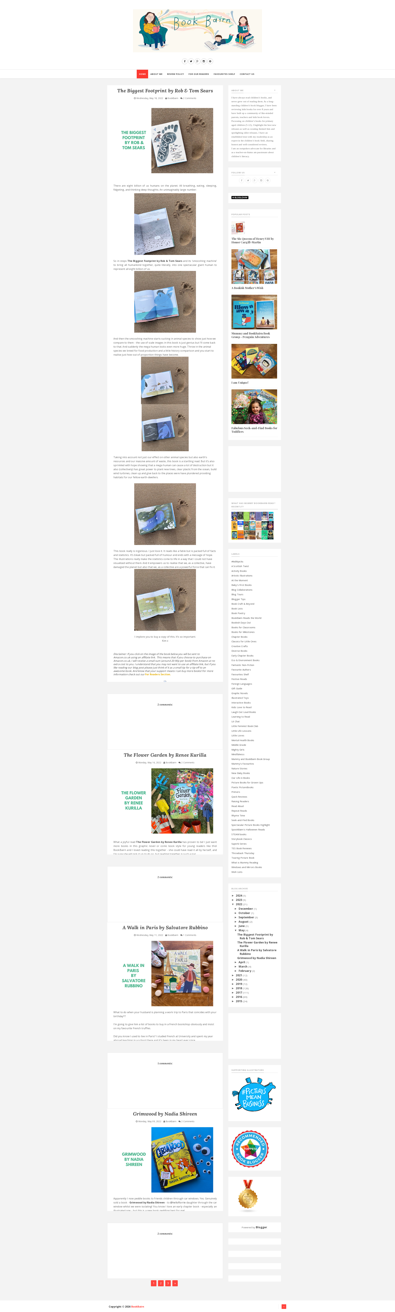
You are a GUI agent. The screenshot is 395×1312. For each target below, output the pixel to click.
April (242, 962)
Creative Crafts (239, 646)
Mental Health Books (242, 740)
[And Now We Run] (265, 525)
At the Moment (239, 580)
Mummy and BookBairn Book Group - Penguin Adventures (250, 335)
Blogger (261, 1227)
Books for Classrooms (243, 627)
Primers (235, 791)
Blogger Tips (238, 599)
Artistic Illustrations (242, 575)
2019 (239, 984)
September (247, 917)
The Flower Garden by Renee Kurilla (159, 842)
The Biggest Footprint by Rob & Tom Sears (154, 261)
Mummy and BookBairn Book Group (250, 759)
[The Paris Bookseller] (271, 534)
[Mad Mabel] (240, 524)
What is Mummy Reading (244, 862)
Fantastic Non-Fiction (242, 664)
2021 (239, 975)
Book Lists (237, 608)
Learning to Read (240, 716)
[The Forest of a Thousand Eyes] (240, 515)
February (245, 971)
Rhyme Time (238, 815)
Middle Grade (238, 744)
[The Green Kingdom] (246, 525)
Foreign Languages (241, 683)
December (246, 908)
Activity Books (239, 570)
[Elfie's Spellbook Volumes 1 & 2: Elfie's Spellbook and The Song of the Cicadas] (252, 515)
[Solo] (259, 525)
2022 (239, 904)
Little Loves (237, 735)
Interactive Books (241, 702)
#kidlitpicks (237, 561)
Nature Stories (239, 768)
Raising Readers (240, 801)
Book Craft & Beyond (242, 603)
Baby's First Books (241, 584)
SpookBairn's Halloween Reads (248, 829)
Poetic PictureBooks (242, 787)
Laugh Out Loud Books (243, 712)
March (243, 966)
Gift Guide (236, 688)
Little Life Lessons (241, 730)
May (242, 930)
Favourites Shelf (240, 674)
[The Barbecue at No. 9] (265, 535)
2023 (239, 900)
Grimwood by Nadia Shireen (147, 1202)
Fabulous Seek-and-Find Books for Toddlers (254, 429)
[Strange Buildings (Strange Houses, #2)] (234, 534)
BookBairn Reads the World (246, 617)
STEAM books (238, 834)
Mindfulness (237, 754)
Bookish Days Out (241, 622)
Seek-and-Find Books (242, 820)
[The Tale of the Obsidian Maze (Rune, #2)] (265, 515)
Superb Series (239, 843)
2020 (239, 979)
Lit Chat (235, 721)
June (242, 926)
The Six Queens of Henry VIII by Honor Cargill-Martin (252, 240)
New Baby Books (240, 773)
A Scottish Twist (240, 566)
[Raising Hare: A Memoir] (259, 534)
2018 (239, 988)
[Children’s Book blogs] (248, 1196)
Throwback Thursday (242, 853)
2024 (239, 895)
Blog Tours (237, 594)
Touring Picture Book (242, 857)
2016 (239, 997)
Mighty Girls (237, 749)
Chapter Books (239, 636)
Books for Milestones (243, 631)
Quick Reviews (239, 796)
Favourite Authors (241, 669)
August (244, 921)
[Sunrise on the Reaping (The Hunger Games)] (271, 525)
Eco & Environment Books (245, 660)
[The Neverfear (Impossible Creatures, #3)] (240, 534)
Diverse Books (239, 650)
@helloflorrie (178, 1202)
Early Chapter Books (242, 655)
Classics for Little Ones (243, 641)
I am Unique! (239, 382)
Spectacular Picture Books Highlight (250, 824)
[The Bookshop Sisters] (259, 516)
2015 (239, 1001)
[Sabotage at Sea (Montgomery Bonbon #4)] (234, 516)
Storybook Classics (241, 838)
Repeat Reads (239, 810)
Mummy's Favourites (242, 763)
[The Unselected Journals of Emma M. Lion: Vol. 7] (246, 516)
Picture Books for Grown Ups (247, 782)
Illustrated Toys (240, 697)
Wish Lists (237, 871)
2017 (239, 992)
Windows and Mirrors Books (246, 867)
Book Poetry (238, 613)
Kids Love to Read (241, 707)
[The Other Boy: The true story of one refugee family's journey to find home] (234, 525)
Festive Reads (239, 679)
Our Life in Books (240, 777)
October (245, 913)
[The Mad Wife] (246, 534)
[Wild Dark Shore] (252, 534)
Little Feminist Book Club (244, 726)
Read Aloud (237, 806)
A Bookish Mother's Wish (247, 288)
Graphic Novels (239, 693)
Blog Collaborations (241, 589)
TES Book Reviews (241, 848)
